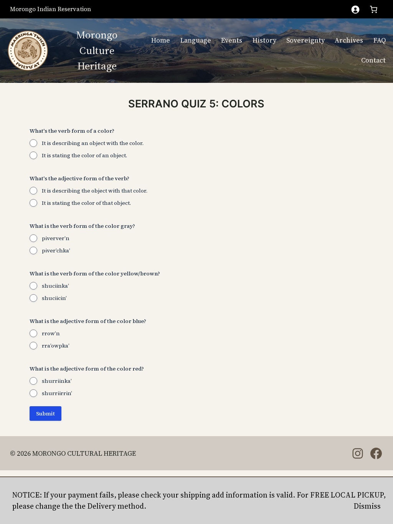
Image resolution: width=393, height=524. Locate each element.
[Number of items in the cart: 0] (374, 9)
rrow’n (51, 333)
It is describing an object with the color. (93, 143)
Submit (45, 413)
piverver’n (55, 238)
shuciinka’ (55, 286)
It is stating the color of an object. (84, 155)
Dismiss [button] (367, 506)
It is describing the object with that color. (94, 190)
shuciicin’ (54, 298)
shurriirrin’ (57, 393)
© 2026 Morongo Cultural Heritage (73, 453)
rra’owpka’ (55, 345)
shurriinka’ (57, 381)
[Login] (355, 9)
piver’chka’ (56, 250)
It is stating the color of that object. (86, 203)
